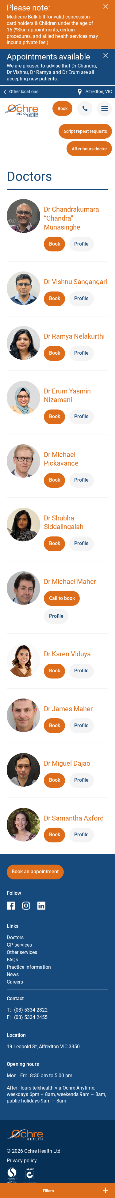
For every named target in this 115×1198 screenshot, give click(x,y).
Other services (22, 952)
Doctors (15, 937)
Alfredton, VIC (95, 92)
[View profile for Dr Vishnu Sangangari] (23, 289)
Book (65, 110)
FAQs (12, 960)
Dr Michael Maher (70, 581)
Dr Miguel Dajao (67, 763)
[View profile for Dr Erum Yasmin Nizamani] (23, 398)
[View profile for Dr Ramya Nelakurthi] (23, 343)
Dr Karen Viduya (67, 654)
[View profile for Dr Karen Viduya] (23, 661)
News (13, 974)
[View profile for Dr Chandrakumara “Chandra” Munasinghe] (23, 216)
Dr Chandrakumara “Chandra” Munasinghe (71, 218)
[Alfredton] (20, 107)
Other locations (23, 91)
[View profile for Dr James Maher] (23, 716)
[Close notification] (105, 6)
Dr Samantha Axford (74, 818)
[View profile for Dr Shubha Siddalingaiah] (23, 525)
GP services (19, 945)
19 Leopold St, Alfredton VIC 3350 (43, 1046)
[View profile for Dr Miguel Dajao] (23, 770)
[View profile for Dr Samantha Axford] (23, 825)
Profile (81, 244)
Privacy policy (22, 1160)
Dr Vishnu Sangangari (75, 282)
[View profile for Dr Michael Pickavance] (23, 462)
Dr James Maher (68, 709)
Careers (15, 982)
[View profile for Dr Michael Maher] (23, 589)
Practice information (29, 967)
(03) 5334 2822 (31, 1010)
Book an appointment (35, 874)
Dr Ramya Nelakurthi (74, 336)
